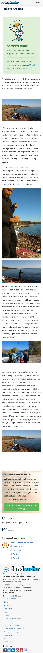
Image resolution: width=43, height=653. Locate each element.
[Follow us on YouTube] (21, 650)
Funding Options (10, 599)
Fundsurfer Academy (11, 622)
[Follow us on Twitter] (9, 650)
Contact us (8, 609)
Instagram (17, 546)
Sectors (6, 602)
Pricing (6, 615)
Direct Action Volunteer (21, 542)
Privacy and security (11, 632)
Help (5, 612)
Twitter (16, 554)
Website (16, 558)
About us (7, 605)
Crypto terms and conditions (14, 628)
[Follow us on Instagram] (17, 650)
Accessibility (8, 635)
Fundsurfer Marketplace (12, 619)
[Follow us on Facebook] (5, 650)
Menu (38, 3)
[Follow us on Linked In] (13, 650)
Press (5, 638)
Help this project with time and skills (21, 507)
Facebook (17, 550)
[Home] (10, 2)
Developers (8, 642)
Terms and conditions (11, 625)
